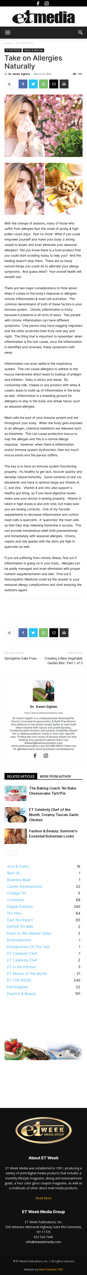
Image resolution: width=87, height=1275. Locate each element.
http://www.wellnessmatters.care (43, 712)
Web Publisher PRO (51, 1269)
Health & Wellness (33, 50)
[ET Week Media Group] (43, 16)
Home (8, 43)
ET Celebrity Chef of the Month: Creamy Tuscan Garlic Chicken (54, 814)
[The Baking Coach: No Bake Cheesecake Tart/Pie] (15, 793)
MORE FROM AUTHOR (55, 776)
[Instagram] (48, 3)
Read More (43, 1198)
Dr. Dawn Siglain (19, 73)
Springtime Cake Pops (20, 658)
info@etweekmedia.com (43, 1242)
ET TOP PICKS (25, 43)
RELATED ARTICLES (21, 776)
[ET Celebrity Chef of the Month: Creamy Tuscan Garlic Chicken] (15, 815)
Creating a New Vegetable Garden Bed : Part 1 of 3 (64, 660)
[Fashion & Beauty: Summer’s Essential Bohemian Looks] (15, 836)
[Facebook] (39, 3)
